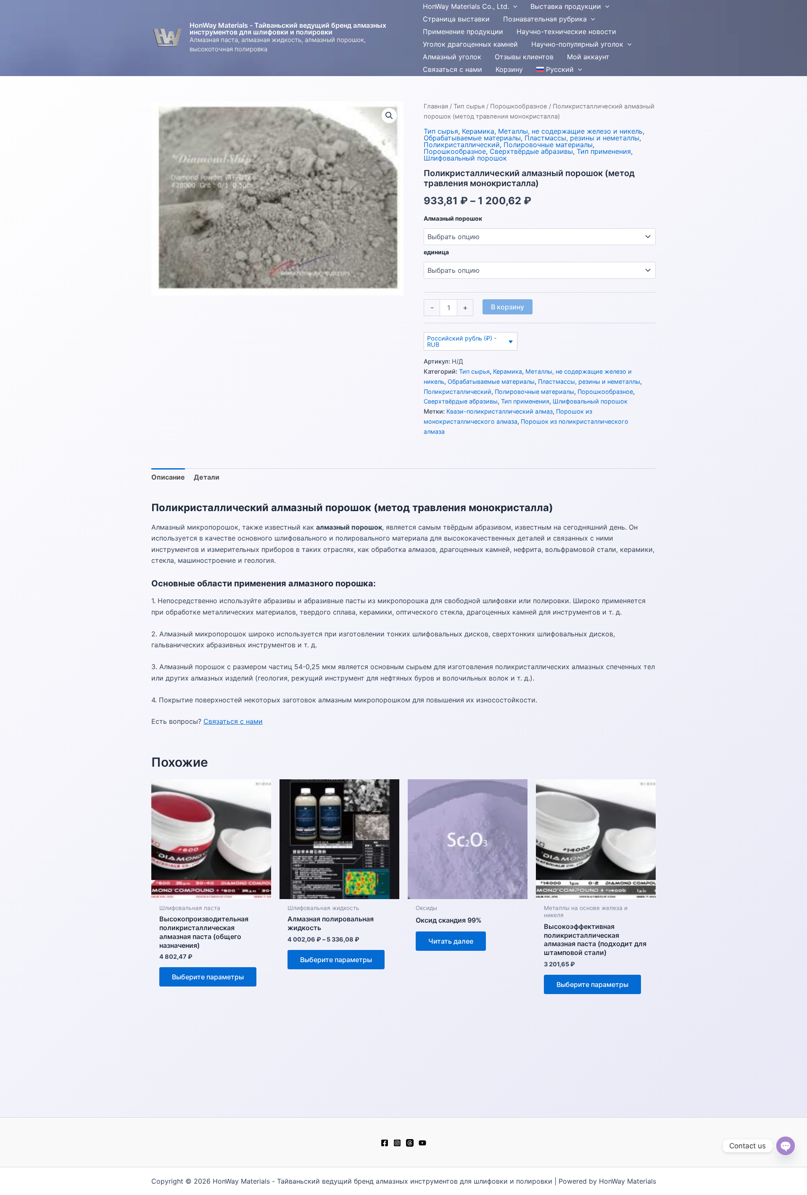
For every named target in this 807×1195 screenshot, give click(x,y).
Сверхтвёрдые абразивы (531, 151)
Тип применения (604, 151)
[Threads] (410, 1143)
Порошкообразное (518, 106)
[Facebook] (384, 1143)
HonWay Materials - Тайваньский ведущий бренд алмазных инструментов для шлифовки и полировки (288, 28)
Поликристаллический (462, 144)
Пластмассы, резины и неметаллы (582, 138)
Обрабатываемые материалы (472, 138)
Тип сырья (469, 106)
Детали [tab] (206, 477)
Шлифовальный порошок (465, 158)
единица (436, 252)
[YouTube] (422, 1143)
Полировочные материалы (548, 144)
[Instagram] (397, 1143)
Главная (436, 106)
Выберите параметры (208, 977)
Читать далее (450, 941)
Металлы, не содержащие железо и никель (570, 131)
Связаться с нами (233, 721)
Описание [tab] (168, 477)
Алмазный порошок (453, 218)
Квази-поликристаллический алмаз (499, 411)
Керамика (478, 131)
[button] (513, 6)
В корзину (507, 307)
